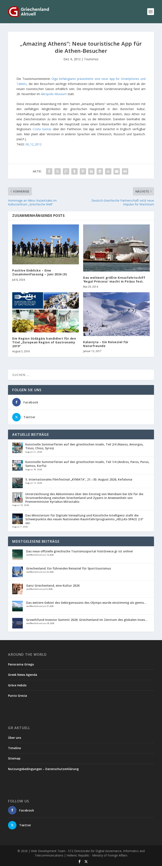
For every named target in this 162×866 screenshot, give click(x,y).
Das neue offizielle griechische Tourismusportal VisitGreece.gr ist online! (79, 551)
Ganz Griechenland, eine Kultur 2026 (53, 585)
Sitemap (14, 758)
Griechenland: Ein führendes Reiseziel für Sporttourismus (68, 568)
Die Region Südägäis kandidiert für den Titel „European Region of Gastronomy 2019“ (44, 342)
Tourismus (91, 59)
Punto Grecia (17, 696)
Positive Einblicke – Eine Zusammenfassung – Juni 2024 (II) (39, 272)
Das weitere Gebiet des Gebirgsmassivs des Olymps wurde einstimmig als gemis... (86, 603)
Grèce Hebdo (17, 685)
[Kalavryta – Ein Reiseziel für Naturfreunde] (116, 314)
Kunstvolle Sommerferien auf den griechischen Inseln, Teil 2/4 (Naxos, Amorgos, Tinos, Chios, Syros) (84, 446)
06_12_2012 (34, 144)
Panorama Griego (21, 664)
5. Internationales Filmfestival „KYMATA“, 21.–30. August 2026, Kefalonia (78, 479)
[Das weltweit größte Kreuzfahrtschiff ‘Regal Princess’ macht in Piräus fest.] (116, 248)
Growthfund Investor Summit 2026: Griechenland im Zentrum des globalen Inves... (86, 620)
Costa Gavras (42, 129)
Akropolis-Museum (54, 94)
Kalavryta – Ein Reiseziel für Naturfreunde (105, 344)
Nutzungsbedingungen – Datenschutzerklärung (43, 769)
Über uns (14, 738)
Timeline (14, 748)
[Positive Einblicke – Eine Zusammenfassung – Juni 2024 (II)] (45, 244)
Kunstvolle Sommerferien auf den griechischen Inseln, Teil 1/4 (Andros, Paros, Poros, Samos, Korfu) (87, 464)
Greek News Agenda (22, 675)
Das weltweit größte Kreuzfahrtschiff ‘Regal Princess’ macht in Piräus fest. (114, 279)
